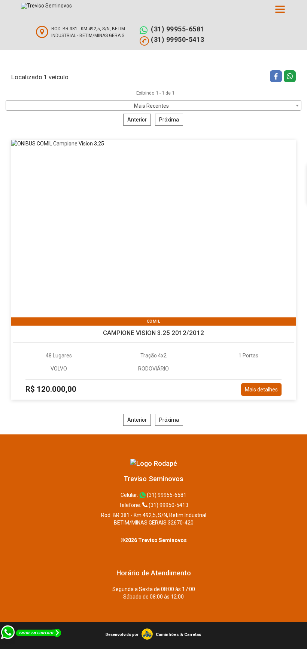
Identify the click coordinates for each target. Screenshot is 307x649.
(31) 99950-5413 (177, 39)
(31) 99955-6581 (177, 29)
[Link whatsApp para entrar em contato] (31, 645)
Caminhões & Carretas (178, 634)
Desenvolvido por (122, 635)
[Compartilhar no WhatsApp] (290, 77)
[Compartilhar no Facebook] (277, 77)
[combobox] (153, 105)
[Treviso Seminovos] (153, 463)
